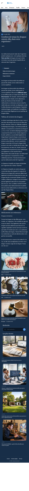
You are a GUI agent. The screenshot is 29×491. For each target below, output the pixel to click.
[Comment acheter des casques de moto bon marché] (14, 285)
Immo (3, 358)
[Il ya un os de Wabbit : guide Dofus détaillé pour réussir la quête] (14, 430)
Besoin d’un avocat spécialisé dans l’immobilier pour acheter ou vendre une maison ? (13, 318)
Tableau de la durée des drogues (9, 71)
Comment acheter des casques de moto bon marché (13, 295)
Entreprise (3, 321)
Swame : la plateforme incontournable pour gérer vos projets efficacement (13, 388)
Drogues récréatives (6, 76)
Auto (2, 297)
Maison (3, 414)
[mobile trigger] (2, 3)
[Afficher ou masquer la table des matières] (17, 68)
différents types (22, 92)
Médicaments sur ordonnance (9, 73)
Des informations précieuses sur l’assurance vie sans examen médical (13, 272)
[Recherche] (27, 3)
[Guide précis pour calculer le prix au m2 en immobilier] (14, 346)
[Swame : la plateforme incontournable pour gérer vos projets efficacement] (14, 374)
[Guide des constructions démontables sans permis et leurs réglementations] (14, 402)
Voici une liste (5, 58)
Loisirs (3, 442)
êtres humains (5, 97)
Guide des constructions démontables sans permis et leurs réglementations (14, 416)
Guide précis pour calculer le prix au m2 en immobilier (11, 360)
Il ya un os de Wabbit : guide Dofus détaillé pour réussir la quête (13, 444)
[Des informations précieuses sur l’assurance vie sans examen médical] (14, 261)
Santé (3, 46)
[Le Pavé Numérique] (10, 3)
